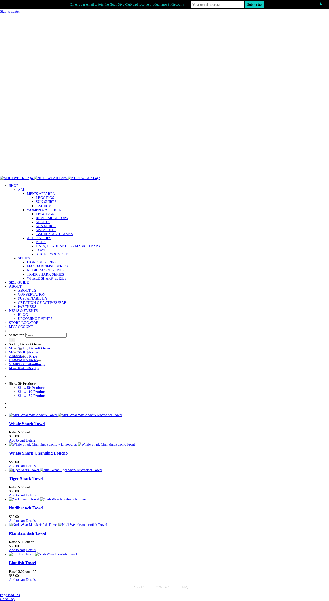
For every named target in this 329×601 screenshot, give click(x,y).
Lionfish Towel (22, 562)
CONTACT (163, 587)
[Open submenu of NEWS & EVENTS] (39, 361)
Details (31, 440)
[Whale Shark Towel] (169, 415)
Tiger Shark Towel (26, 478)
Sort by (34, 348)
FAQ (185, 587)
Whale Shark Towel (27, 423)
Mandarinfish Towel (27, 533)
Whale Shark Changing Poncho (38, 453)
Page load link (10, 595)
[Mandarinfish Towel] (169, 525)
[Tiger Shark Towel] (169, 470)
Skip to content (10, 11)
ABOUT (138, 587)
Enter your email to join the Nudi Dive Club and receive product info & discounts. (128, 4)
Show (31, 388)
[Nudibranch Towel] (169, 499)
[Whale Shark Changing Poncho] (169, 444)
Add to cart (17, 440)
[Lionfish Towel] (169, 554)
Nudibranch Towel (26, 508)
